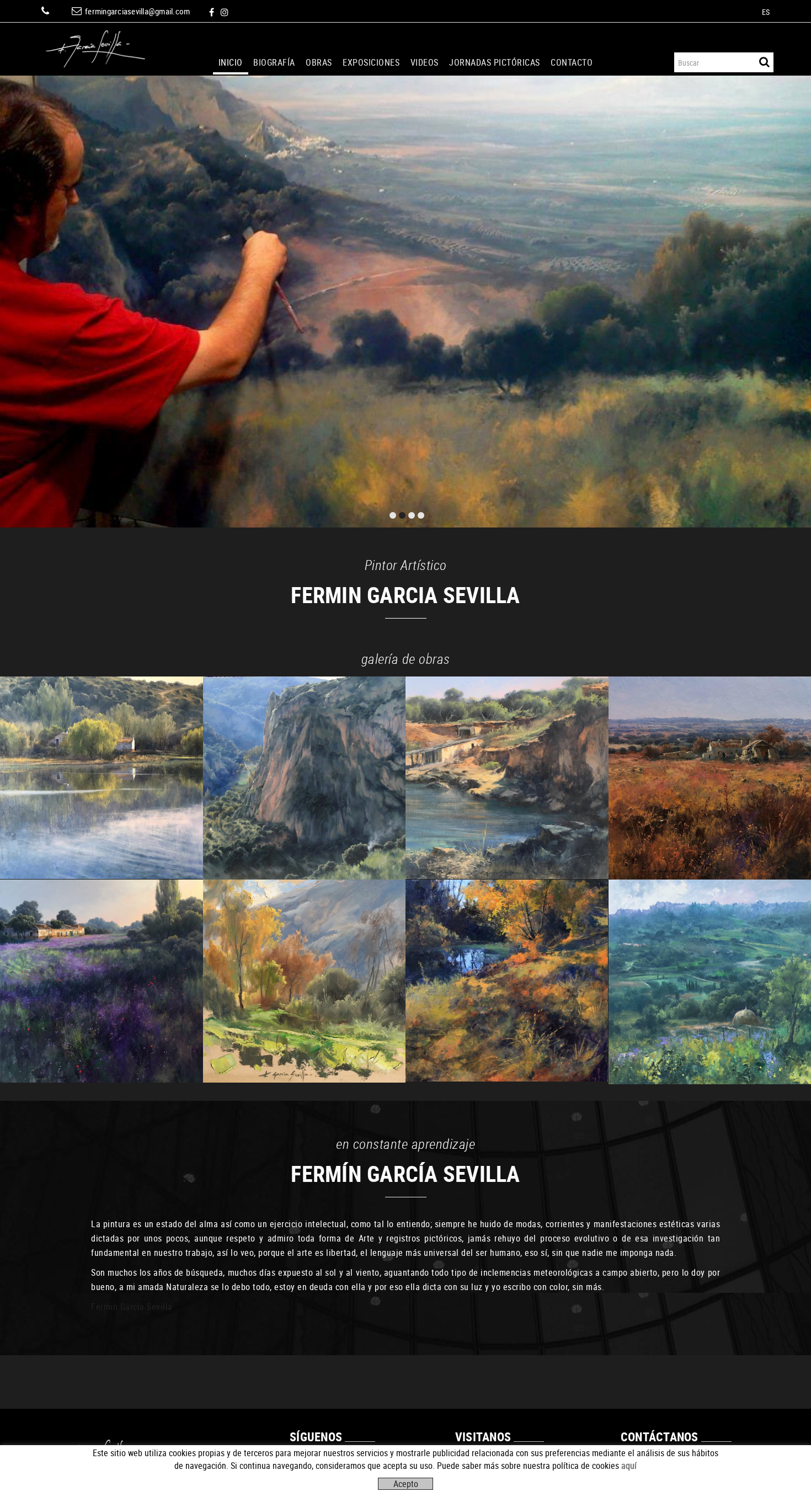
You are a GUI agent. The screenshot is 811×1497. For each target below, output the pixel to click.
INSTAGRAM (226, 12)
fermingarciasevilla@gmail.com (137, 11)
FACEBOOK (212, 12)
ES (766, 12)
